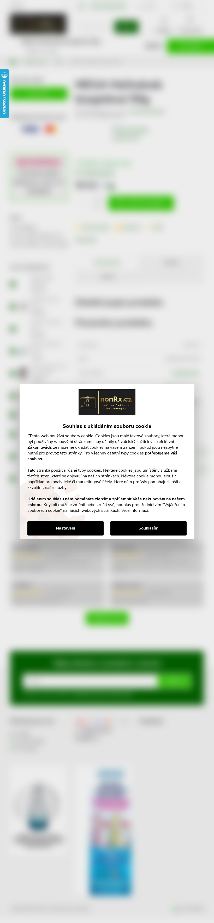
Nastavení (65, 528)
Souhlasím (148, 528)
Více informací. (135, 510)
